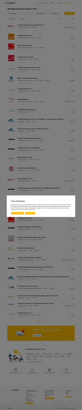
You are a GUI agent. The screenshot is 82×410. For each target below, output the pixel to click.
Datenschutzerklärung (30, 209)
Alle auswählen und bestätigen (17, 213)
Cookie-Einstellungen (30, 213)
